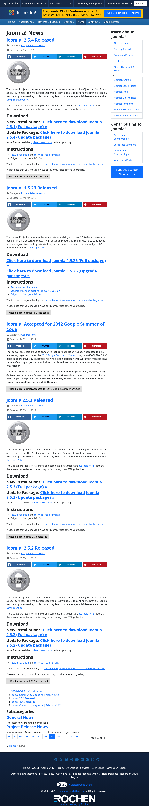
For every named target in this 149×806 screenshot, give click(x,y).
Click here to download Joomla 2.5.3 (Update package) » (52, 495)
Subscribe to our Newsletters (127, 172)
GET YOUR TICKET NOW (123, 13)
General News (29, 334)
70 (58, 736)
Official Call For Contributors (26, 691)
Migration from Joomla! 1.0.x (26, 294)
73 (77, 736)
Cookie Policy (63, 773)
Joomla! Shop (121, 91)
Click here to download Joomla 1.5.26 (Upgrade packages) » (51, 273)
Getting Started (122, 49)
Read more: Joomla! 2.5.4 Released (29, 176)
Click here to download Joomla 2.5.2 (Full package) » (54, 632)
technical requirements (47, 154)
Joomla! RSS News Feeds (127, 109)
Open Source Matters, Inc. (71, 791)
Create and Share (123, 55)
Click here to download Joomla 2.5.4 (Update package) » (52, 135)
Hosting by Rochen (74, 804)
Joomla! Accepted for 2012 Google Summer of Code (55, 326)
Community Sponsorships (121, 152)
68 (45, 736)
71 (64, 736)
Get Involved (120, 61)
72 (70, 736)
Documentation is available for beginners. (82, 164)
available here (86, 105)
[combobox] (140, 3)
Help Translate (110, 773)
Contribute (94, 21)
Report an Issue (129, 773)
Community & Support (88, 3)
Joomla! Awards (122, 79)
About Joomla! (26, 21)
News (81, 21)
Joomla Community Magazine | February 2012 (36, 705)
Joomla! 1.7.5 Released (23, 701)
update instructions (41, 142)
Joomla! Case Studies (125, 85)
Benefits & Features (49, 21)
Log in (74, 777)
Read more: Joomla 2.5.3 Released (28, 536)
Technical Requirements (127, 115)
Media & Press (111, 21)
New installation (20, 154)
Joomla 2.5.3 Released (29, 400)
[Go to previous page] (15, 736)
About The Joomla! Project (124, 68)
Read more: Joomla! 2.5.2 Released (29, 681)
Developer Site (37, 247)
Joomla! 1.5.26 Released (31, 188)
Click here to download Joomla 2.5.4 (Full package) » (54, 124)
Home (11, 21)
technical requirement (46, 662)
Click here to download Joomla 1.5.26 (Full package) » (56, 263)
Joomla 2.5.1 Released (23, 698)
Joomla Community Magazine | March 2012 (35, 694)
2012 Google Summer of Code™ (59, 355)
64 (20, 736)
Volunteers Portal (123, 160)
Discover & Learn (60, 3)
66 (33, 736)
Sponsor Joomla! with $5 (86, 773)
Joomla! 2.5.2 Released (30, 548)
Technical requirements (24, 287)
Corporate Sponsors (125, 144)
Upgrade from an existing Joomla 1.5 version (35, 290)
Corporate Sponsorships (121, 137)
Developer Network (17, 99)
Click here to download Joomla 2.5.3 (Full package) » (54, 484)
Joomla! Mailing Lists (125, 97)
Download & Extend (33, 3)
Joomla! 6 (69, 21)
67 (39, 736)
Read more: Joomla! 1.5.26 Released (29, 312)
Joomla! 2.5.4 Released (30, 40)
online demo (51, 164)
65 (27, 736)
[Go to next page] (82, 736)
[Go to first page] (9, 736)
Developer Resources (118, 3)
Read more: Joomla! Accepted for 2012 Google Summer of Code (45, 388)
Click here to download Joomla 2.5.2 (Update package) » (52, 643)
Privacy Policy (46, 773)
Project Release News (33, 45)
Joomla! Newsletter (124, 103)
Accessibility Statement (24, 773)
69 (52, 736)
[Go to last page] (88, 736)
